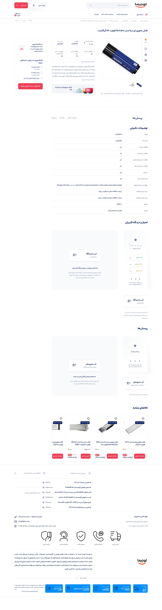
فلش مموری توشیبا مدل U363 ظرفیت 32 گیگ (135, 443)
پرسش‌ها (54, 118)
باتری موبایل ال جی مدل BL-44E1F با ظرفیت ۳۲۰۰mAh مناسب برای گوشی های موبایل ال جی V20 (74, 502)
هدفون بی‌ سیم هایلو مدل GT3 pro (80, 507)
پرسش (24, 21)
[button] (89, 473)
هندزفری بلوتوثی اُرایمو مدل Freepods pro (78, 487)
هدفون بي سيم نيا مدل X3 (82, 482)
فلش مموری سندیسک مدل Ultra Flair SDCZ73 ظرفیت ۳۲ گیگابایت (107, 443)
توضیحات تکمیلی (71, 118)
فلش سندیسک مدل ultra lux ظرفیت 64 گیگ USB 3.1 (80, 443)
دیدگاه (16, 21)
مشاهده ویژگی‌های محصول (88, 62)
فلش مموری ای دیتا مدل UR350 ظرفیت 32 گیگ (52, 443)
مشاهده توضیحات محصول (88, 80)
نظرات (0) (62, 118)
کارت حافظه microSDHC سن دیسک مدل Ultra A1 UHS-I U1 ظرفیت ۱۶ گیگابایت (72, 492)
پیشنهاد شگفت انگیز (107, 14)
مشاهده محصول (139, 456)
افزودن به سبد (85, 456)
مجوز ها (96, 14)
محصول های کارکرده (122, 14)
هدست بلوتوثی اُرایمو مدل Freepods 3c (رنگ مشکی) (75, 497)
